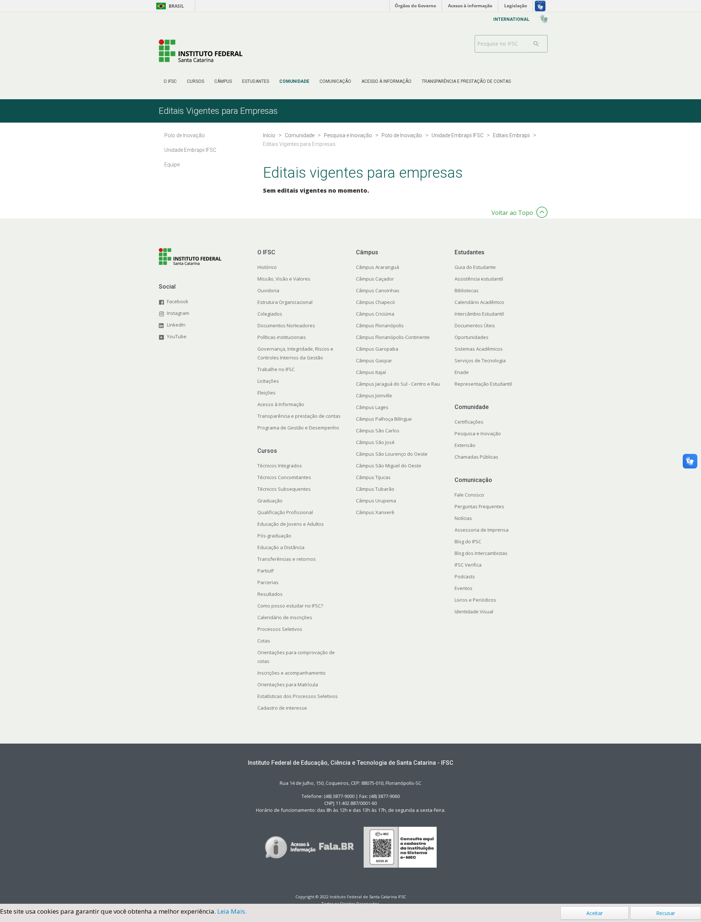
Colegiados (269, 313)
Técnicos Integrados (279, 465)
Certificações (469, 421)
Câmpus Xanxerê (375, 512)
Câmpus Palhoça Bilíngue (384, 419)
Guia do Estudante (475, 267)
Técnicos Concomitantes (284, 477)
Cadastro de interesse (282, 708)
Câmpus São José (375, 442)
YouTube (177, 336)
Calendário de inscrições (284, 617)
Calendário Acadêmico (479, 302)
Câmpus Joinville (374, 395)
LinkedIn (176, 324)
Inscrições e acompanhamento (291, 673)
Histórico (267, 267)
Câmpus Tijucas (373, 477)
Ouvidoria (268, 290)
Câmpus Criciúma (375, 313)
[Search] (536, 43)
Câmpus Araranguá (377, 267)
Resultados (270, 594)
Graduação (270, 500)
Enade (462, 372)
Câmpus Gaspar (374, 360)
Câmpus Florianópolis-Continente (393, 337)
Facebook (177, 301)
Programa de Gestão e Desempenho (298, 427)
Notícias (463, 518)
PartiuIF (265, 570)
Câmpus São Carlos (377, 430)
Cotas (263, 640)
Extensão (465, 445)
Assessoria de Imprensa (482, 529)
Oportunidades (472, 337)
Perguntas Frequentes (479, 506)
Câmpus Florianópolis (380, 325)
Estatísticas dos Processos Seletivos (297, 696)
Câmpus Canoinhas (377, 290)
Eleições (266, 392)
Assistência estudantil (479, 278)
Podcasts (465, 576)
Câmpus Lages (372, 407)
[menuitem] (170, 81)
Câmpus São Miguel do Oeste (388, 465)
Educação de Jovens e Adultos (290, 524)
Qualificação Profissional (285, 512)
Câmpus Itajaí (371, 372)
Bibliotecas (467, 290)
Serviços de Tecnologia (480, 360)
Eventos (463, 588)
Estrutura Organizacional (285, 302)
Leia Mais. (231, 911)
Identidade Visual (474, 611)
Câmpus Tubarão (375, 489)
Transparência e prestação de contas (299, 416)
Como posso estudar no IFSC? (290, 605)
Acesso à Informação (280, 404)
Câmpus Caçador (375, 278)
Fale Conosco (469, 494)
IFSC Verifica (468, 565)
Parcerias (268, 582)
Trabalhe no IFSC (276, 369)
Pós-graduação (274, 535)
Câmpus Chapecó (375, 302)
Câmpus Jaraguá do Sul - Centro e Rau (398, 384)
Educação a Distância (280, 547)
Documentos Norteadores (286, 325)
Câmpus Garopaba (377, 349)
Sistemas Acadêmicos (479, 349)
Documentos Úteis (475, 325)
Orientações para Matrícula (287, 684)
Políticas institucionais (281, 337)
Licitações (268, 381)
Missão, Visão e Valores (283, 278)
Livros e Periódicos (475, 600)
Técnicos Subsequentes (284, 489)
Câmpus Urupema (376, 500)
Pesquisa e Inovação (478, 433)
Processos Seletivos (279, 629)
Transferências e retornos (286, 559)
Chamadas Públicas (476, 457)
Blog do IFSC (468, 541)
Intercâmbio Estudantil (479, 313)
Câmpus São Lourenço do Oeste (392, 454)
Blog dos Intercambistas (481, 553)
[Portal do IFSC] (200, 50)
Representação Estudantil (483, 384)
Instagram (178, 313)
